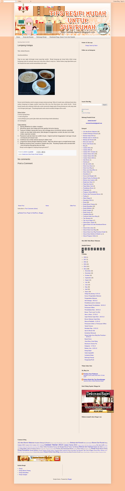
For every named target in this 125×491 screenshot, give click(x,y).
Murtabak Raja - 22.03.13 (91, 328)
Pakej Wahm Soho (88, 186)
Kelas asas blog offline (89, 170)
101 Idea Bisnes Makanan (90, 131)
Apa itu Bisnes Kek (90, 330)
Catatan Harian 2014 (88, 156)
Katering (85, 162)
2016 (85, 262)
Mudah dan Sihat (26, 154)
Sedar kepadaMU (89, 353)
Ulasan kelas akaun (88, 228)
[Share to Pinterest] (44, 152)
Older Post (73, 205)
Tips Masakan (87, 218)
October (87, 275)
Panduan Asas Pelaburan (91, 374)
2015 (85, 264)
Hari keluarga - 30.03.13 (91, 300)
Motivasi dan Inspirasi (89, 180)
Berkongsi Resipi (41, 37)
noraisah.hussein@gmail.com (94, 123)
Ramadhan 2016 (87, 200)
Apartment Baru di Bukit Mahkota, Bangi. (94, 381)
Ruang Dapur (88, 350)
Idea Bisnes (86, 160)
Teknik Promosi (89, 326)
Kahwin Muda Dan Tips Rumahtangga (94, 379)
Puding (85, 196)
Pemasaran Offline (90, 307)
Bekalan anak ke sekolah (90, 137)
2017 (85, 259)
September (88, 277)
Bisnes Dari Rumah (88, 143)
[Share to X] (41, 152)
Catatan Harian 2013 (88, 153)
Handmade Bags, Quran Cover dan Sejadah (62, 37)
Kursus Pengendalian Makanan (93, 296)
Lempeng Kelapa (89, 355)
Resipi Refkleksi (87, 208)
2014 (85, 266)
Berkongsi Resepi (89, 357)
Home (18, 37)
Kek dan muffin (87, 164)
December (88, 271)
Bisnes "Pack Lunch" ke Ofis (92, 312)
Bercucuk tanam (87, 141)
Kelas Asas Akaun (88, 166)
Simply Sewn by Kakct (91, 45)
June (86, 284)
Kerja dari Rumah (28, 37)
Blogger (70, 479)
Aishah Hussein (85, 109)
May (86, 287)
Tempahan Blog (87, 214)
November (88, 273)
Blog (84, 145)
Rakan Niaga (86, 198)
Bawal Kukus (88, 339)
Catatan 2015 (86, 147)
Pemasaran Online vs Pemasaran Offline (95, 323)
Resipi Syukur (87, 212)
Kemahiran (86, 174)
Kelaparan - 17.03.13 (90, 346)
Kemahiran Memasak (90, 333)
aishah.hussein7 (92, 120)
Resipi (33, 154)
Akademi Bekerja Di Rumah (90, 133)
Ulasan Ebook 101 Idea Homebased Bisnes (94, 224)
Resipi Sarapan (39, 154)
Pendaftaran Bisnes (88, 188)
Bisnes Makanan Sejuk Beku (92, 319)
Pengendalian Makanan (91, 298)
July (86, 282)
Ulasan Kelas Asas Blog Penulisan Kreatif (94, 232)
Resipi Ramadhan (88, 206)
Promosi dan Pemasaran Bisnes (91, 194)
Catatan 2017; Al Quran (89, 151)
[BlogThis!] (39, 152)
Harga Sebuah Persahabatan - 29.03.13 (95, 305)
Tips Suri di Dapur (88, 220)
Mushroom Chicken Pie (91, 343)
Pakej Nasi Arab (87, 184)
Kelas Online (86, 172)
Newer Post (21, 205)
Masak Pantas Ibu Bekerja (90, 178)
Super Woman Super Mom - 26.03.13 (94, 316)
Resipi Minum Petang (89, 204)
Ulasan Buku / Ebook (88, 222)
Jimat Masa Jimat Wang (91, 341)
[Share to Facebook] (43, 152)
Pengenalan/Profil (89, 360)
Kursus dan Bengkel (88, 176)
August (87, 280)
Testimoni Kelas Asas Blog (90, 216)
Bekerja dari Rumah (88, 139)
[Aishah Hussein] (82, 111)
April (86, 289)
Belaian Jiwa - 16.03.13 (91, 348)
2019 (85, 257)
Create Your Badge (86, 112)
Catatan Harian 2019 (88, 158)
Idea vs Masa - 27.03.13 (91, 314)
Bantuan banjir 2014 (88, 135)
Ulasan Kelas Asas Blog (89, 230)
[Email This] (37, 152)
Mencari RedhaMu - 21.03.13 (92, 321)
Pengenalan (86, 190)
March (87, 291)
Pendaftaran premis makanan (92, 303)
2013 (85, 269)
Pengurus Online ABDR (89, 192)
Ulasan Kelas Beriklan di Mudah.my (92, 234)
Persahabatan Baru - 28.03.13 (92, 310)
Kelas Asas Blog (87, 168)
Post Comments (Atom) (31, 208)
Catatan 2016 (86, 149)
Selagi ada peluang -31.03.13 (92, 293)
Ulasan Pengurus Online (89, 236)
